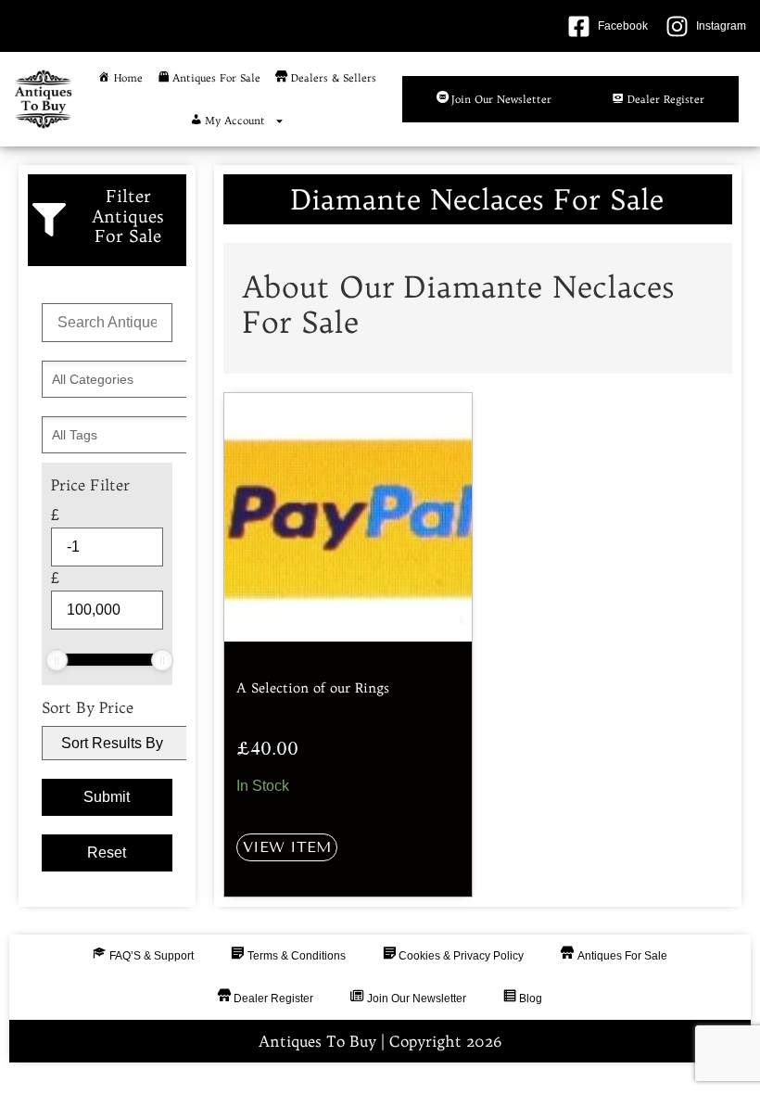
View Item (287, 847)
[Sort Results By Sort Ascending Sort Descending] (107, 743)
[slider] (56, 660)
